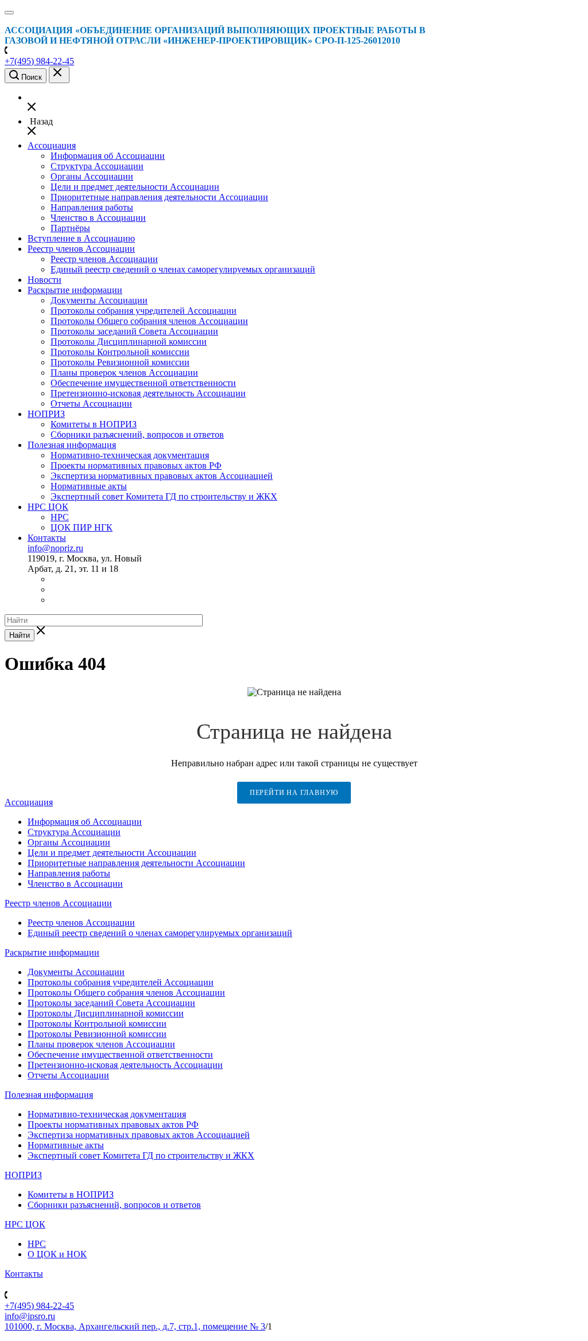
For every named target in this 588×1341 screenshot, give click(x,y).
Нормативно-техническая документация (130, 455)
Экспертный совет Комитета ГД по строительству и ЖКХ (164, 496)
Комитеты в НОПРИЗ (94, 424)
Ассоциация (52, 145)
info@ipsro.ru (30, 1316)
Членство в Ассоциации (98, 218)
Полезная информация (72, 445)
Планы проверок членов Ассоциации (124, 372)
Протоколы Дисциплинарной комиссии (129, 341)
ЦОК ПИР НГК (82, 527)
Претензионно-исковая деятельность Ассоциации (148, 393)
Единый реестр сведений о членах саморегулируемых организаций (183, 269)
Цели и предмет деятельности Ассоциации (135, 187)
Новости (44, 279)
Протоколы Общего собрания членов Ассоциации (149, 321)
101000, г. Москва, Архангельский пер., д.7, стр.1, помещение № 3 (135, 1326)
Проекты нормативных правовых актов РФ (136, 465)
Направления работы (92, 207)
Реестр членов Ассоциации (81, 249)
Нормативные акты (89, 486)
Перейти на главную (294, 793)
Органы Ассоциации (92, 176)
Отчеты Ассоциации (91, 403)
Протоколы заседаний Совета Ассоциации (134, 331)
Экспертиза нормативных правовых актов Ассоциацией (162, 476)
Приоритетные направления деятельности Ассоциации (159, 197)
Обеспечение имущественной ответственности (143, 383)
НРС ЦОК (48, 507)
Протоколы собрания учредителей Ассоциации (144, 310)
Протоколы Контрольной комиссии (120, 352)
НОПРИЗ (46, 414)
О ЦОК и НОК (57, 1254)
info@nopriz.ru (55, 548)
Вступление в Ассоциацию (81, 238)
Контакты (47, 538)
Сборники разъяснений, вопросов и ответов (137, 434)
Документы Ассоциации (99, 300)
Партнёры (70, 228)
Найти (19, 635)
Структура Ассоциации (97, 166)
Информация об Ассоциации (108, 156)
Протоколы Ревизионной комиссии (120, 362)
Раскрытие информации (75, 290)
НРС (60, 517)
